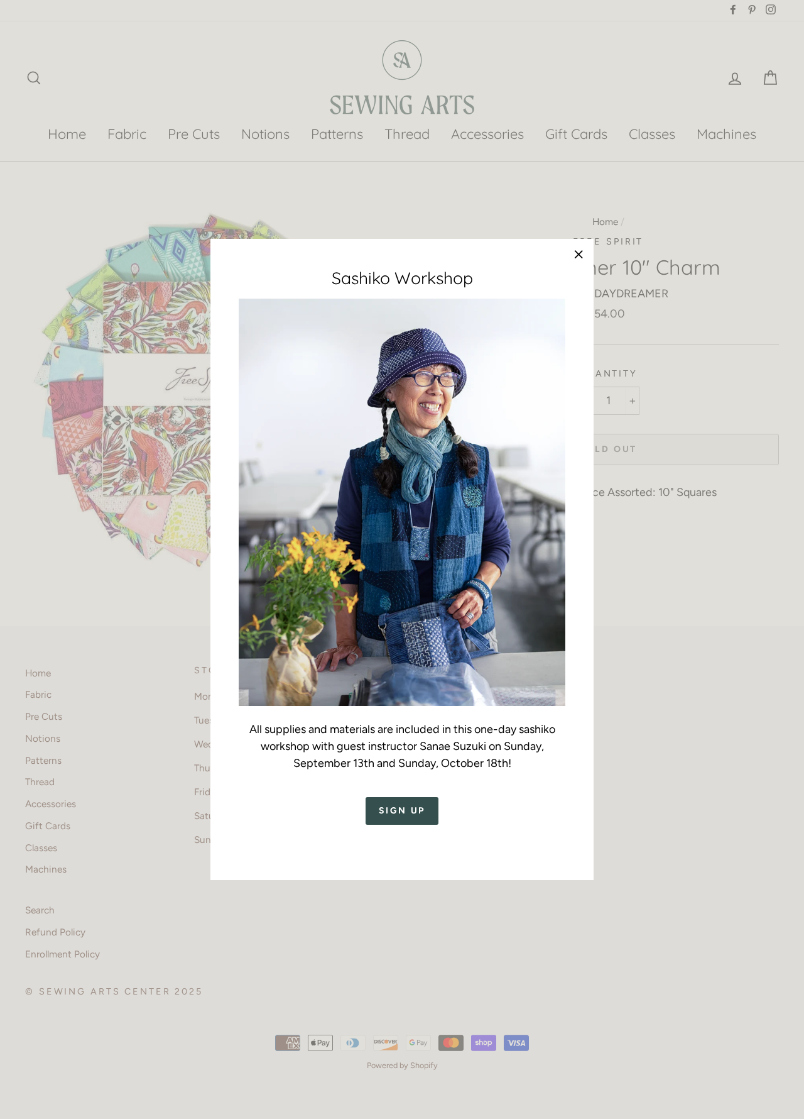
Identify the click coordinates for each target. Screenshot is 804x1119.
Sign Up (402, 811)
